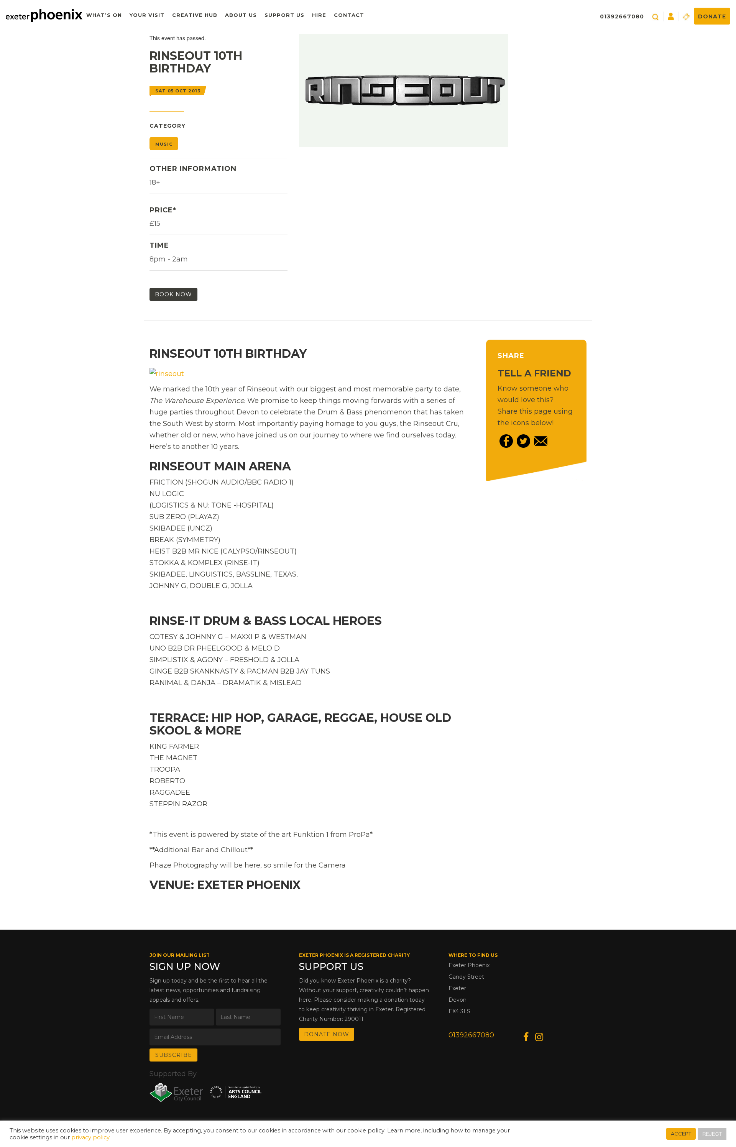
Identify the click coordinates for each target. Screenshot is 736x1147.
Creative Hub (194, 15)
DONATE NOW (326, 1034)
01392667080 (622, 16)
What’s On (104, 15)
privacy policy (90, 1137)
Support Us (284, 15)
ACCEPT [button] (681, 1134)
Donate (712, 16)
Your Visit (147, 15)
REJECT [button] (712, 1133)
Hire (319, 15)
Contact (349, 15)
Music (163, 144)
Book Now (173, 294)
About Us (241, 15)
